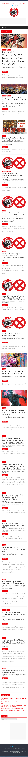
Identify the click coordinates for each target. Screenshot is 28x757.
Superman (4, 689)
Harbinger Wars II (16, 566)
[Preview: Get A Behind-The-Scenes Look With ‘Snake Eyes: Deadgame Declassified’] (14, 390)
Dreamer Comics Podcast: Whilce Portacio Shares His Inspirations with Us (13, 525)
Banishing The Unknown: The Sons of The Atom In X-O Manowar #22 (14, 549)
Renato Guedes (10, 569)
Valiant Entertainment (21, 571)
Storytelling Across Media (16, 629)
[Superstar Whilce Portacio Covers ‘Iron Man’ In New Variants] (14, 120)
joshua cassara (10, 188)
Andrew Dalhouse (15, 562)
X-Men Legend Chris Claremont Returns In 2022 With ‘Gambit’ (12, 372)
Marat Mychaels (14, 427)
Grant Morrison (16, 685)
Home (5, 748)
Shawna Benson (8, 629)
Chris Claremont (5, 346)
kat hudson (4, 567)
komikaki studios (17, 567)
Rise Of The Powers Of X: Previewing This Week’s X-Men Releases (12, 176)
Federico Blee (18, 268)
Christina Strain (21, 451)
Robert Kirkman (11, 113)
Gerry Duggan (4, 188)
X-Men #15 (13, 348)
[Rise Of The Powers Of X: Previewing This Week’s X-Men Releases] (14, 157)
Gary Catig (14, 626)
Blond (21, 682)
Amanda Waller (8, 682)
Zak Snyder (15, 689)
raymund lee (4, 569)
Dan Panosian (17, 479)
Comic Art (4, 538)
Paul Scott (23, 482)
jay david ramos (14, 228)
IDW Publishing (19, 425)
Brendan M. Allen (15, 424)
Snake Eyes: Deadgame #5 (11, 484)
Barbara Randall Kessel (6, 627)
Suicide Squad (22, 687)
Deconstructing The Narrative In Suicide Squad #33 (13, 672)
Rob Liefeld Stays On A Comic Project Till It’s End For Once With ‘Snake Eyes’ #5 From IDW (13, 466)
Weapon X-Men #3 (17, 188)
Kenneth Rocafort (10, 567)
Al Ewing (20, 226)
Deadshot (13, 684)
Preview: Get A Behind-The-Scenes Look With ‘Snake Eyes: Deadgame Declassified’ (13, 412)
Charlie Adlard (5, 113)
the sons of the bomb (13, 660)
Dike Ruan (23, 187)
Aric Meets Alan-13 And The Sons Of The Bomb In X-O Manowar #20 (13, 641)
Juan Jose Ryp (22, 566)
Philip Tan (4, 484)
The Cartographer (10, 601)
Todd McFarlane (9, 77)
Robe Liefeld (19, 75)
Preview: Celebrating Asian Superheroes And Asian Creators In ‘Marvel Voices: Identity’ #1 (13, 440)
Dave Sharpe (22, 564)
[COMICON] (14, 8)
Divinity (19, 655)
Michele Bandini (5, 311)
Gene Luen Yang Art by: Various (8, 453)
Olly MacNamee (13, 74)
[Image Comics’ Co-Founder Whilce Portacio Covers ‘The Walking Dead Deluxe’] (14, 85)
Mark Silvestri (14, 75)
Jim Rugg (22, 481)
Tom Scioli (16, 429)
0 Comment (20, 510)
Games (19, 748)
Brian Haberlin (8, 228)
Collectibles (15, 748)
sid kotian (10, 311)
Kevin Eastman (8, 427)
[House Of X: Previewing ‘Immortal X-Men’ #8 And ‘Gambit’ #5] (14, 279)
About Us (8, 750)
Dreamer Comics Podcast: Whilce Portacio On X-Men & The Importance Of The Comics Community (13, 498)
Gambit (3, 384)
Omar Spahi (14, 510)
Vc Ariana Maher (18, 229)
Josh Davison (14, 561)
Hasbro (5, 481)
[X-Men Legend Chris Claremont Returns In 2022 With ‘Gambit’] (14, 354)
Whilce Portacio (15, 77)
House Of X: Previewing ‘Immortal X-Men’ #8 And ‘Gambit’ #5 (13, 297)
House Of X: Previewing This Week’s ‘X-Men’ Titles (11, 334)
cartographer (4, 564)
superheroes (7, 571)
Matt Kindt (22, 567)
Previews (8, 49)
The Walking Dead (17, 113)
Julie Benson (21, 627)
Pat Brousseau (12, 687)
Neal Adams (20, 427)
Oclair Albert (6, 687)
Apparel (23, 748)
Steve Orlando (21, 270)
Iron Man (20, 149)
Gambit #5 (9, 309)
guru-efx (22, 268)
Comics (4, 49)
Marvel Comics (8, 384)
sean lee (17, 569)
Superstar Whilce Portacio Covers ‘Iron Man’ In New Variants (13, 139)
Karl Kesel (8, 482)
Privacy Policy (13, 750)
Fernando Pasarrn (9, 685)
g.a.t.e (11, 566)
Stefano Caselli (15, 270)
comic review (16, 564)
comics (21, 424)
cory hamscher (7, 479)
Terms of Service (19, 750)
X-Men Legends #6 (9, 231)
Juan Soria (21, 685)
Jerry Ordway (17, 481)
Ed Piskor (14, 425)
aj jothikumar (4, 562)
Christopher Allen (5, 268)
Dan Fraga (10, 425)
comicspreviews (5, 425)
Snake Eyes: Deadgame (9, 429)
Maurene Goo (12, 455)
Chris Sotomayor (20, 267)
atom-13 (20, 562)
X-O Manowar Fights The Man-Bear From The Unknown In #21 (13, 583)
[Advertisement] (18, 731)
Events (8, 610)
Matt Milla (10, 270)
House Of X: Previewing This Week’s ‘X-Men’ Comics (11, 255)
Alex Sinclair (21, 111)
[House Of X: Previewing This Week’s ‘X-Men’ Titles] (14, 316)
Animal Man (14, 682)
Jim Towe (17, 596)
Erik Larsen (20, 74)
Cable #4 (19, 187)
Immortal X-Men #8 (14, 309)
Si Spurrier (17, 687)
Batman (17, 682)
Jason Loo (20, 453)
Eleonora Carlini (12, 268)
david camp (4, 566)
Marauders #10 (5, 270)
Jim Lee (17, 627)
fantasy (8, 566)
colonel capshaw (11, 564)
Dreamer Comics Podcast (7, 512)
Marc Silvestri (8, 75)
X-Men (14, 272)
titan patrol (14, 571)
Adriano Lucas (20, 680)
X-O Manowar (10, 572)
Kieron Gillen (21, 309)
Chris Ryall (13, 627)
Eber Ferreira (18, 684)
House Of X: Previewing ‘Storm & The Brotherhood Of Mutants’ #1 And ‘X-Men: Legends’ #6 (13, 215)
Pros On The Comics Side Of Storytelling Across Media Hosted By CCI (13, 614)
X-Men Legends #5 (19, 272)
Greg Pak (16, 453)
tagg (11, 571)
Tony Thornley (14, 149)
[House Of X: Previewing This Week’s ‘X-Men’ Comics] (14, 237)
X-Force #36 (10, 272)
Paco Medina (20, 228)
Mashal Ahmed (6, 455)
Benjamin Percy (8, 267)
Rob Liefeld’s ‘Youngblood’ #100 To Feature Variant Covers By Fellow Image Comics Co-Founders (13, 58)
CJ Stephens (13, 680)
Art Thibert (19, 477)
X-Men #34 (8, 190)
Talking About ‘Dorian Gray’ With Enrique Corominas (12, 708)
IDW (8, 481)
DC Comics (9, 684)
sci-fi (14, 569)
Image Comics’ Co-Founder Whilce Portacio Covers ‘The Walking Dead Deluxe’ (14, 100)
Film (11, 748)
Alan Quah (9, 562)
